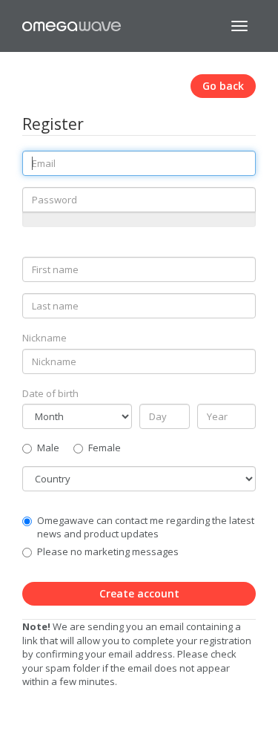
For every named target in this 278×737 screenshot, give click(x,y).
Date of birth (50, 393)
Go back (223, 86)
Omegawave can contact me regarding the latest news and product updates (145, 527)
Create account (139, 593)
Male (48, 447)
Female (104, 447)
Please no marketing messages (108, 551)
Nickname (44, 337)
